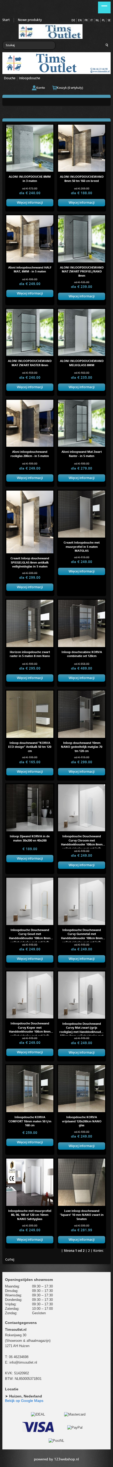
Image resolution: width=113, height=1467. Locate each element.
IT (91, 20)
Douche (10, 78)
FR (86, 20)
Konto (40, 88)
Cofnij (9, 1259)
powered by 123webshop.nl (56, 1459)
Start (6, 20)
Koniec (98, 1251)
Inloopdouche (29, 78)
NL (97, 20)
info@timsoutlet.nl (23, 1362)
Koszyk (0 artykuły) (70, 88)
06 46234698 (18, 1357)
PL (103, 20)
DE (73, 20)
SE (109, 20)
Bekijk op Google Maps (24, 1400)
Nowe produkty (30, 20)
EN (80, 20)
